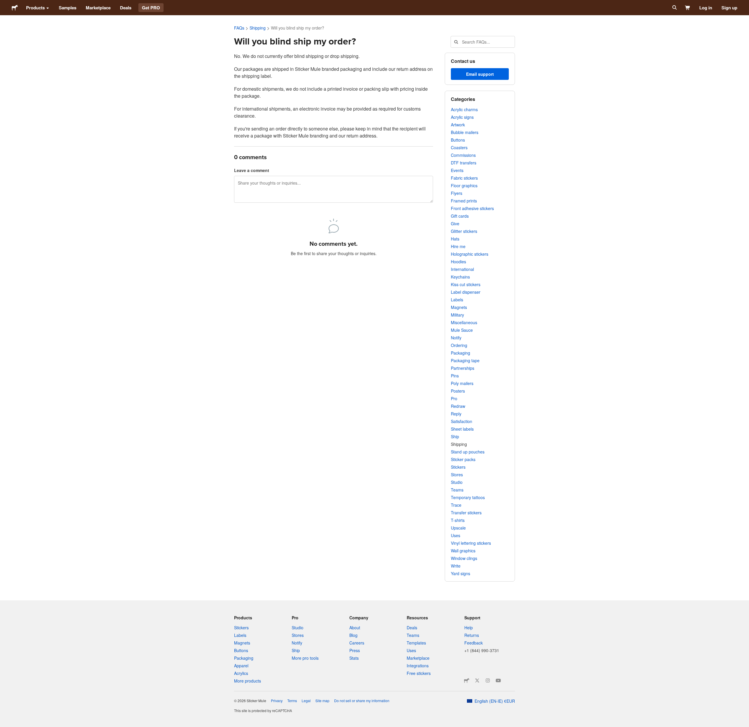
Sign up (729, 7)
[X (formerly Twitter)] (477, 680)
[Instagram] (487, 680)
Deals (125, 7)
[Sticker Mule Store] (466, 680)
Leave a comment (251, 170)
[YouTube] (498, 680)
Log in (705, 7)
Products (35, 7)
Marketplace (98, 7)
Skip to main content (4, 4)
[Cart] (688, 7)
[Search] (674, 7)
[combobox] (483, 42)
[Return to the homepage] (15, 7)
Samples (67, 7)
